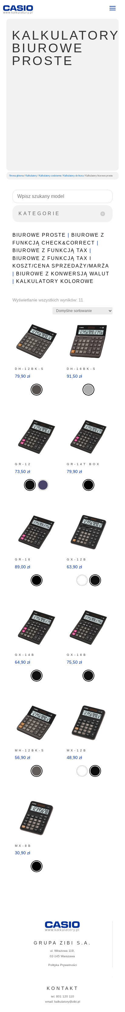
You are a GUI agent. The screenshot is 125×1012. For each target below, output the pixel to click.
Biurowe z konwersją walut (63, 273)
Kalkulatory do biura (73, 175)
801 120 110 (65, 996)
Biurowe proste (39, 235)
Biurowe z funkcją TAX (50, 250)
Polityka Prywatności (62, 965)
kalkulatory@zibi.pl (67, 1001)
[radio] (36, 389)
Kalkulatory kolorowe (55, 281)
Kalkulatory (31, 175)
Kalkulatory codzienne (50, 175)
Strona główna (16, 175)
